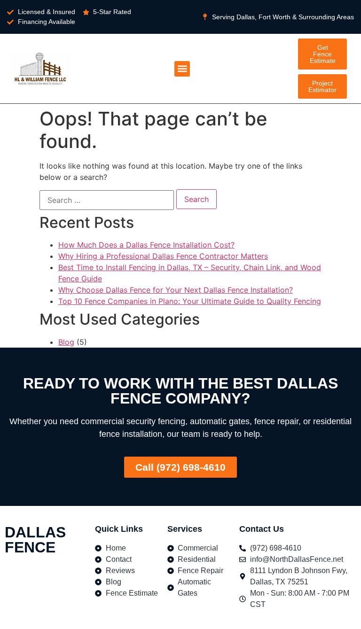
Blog (66, 342)
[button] (182, 69)
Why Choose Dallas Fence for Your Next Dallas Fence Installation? (175, 290)
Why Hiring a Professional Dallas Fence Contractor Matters (163, 256)
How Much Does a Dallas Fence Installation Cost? (146, 244)
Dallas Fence (35, 540)
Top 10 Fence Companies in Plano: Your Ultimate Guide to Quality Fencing (189, 301)
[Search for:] (106, 200)
